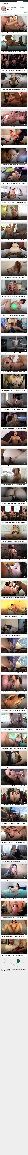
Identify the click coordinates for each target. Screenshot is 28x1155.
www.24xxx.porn (5, 970)
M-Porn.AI (3, 968)
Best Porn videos (21, 969)
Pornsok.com (4, 972)
